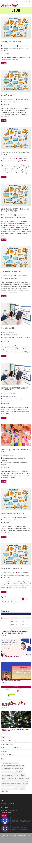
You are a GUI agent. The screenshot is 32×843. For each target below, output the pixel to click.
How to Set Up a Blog (8, 328)
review (3, 781)
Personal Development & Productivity (12, 748)
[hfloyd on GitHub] (19, 1)
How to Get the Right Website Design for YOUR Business (14, 388)
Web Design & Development (10, 335)
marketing (17, 48)
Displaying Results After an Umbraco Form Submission (14, 704)
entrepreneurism (6, 768)
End (18, 602)
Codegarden (21, 765)
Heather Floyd (9, 5)
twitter (6, 786)
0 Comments (6, 104)
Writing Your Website (8, 95)
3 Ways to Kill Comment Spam (11, 271)
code (17, 765)
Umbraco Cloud (16, 786)
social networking (24, 781)
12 (11, 602)
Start (3, 599)
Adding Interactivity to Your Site (11, 568)
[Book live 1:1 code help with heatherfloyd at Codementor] (26, 1)
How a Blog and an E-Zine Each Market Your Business (15, 153)
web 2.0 (3, 339)
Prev (7, 599)
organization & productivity (8, 778)
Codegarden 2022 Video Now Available (12, 680)
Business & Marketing (24, 46)
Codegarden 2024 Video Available (11, 657)
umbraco (10, 786)
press (16, 778)
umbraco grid (22, 786)
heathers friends (12, 771)
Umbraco (5, 751)
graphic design (4, 401)
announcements (5, 763)
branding (13, 399)
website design (24, 48)
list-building (14, 520)
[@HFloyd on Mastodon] (29, 1)
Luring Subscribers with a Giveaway (12, 513)
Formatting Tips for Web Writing (11, 41)
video (8, 789)
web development (25, 337)
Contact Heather (6, 806)
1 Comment (6, 342)
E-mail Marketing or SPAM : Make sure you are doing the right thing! (15, 209)
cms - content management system (8, 765)
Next (15, 602)
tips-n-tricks (25, 783)
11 (8, 602)
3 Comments (6, 53)
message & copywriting (9, 48)
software (4, 783)
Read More (3, 63)
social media (16, 781)
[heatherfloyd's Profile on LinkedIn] (16, 1)
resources (27, 778)
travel (3, 786)
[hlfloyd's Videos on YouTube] (22, 1)
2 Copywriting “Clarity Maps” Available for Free (15, 450)
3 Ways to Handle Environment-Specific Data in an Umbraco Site (15, 730)
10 (5, 602)
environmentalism (15, 768)
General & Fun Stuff (8, 458)
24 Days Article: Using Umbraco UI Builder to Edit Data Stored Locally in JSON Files (15, 632)
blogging (19, 161)
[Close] (29, 835)
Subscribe (4, 815)
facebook (21, 768)
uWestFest (4, 789)
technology (27, 575)
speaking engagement (11, 783)
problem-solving (21, 778)
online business (4, 50)
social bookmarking (9, 781)
